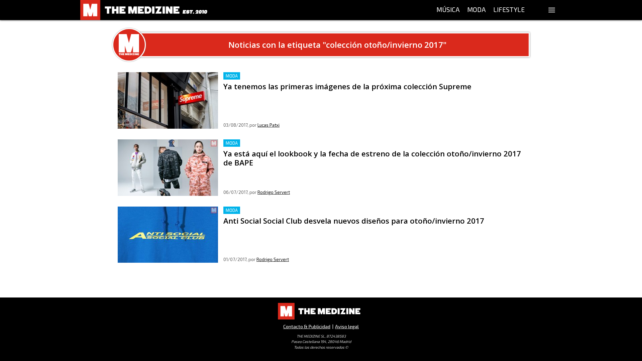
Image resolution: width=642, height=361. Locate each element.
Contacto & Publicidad (306, 326)
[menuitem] (448, 10)
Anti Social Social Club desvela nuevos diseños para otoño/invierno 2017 (310, 210)
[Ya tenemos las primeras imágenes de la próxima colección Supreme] (168, 100)
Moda (232, 76)
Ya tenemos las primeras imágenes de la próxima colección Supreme (307, 76)
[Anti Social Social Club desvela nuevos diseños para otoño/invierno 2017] (168, 235)
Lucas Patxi (268, 125)
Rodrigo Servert (273, 192)
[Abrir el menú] (552, 10)
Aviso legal (347, 326)
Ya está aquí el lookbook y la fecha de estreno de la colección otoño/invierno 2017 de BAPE (332, 143)
